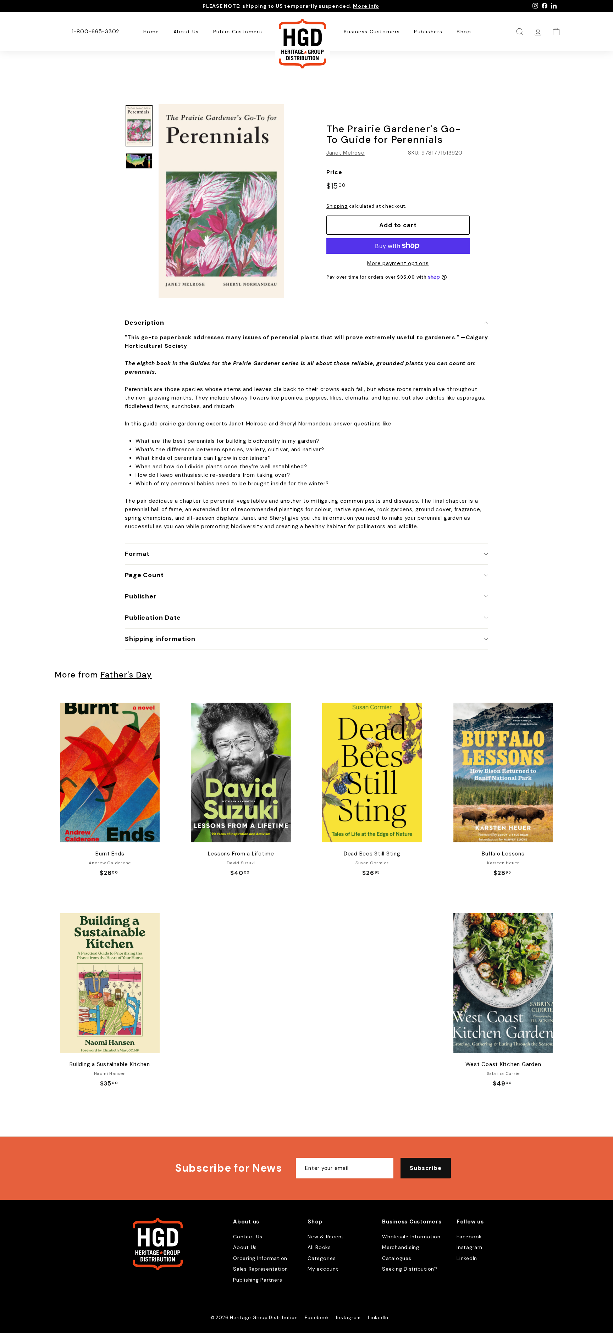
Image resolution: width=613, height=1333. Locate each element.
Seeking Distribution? (409, 1269)
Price (334, 172)
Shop (464, 31)
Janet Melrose (345, 152)
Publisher (141, 596)
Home (151, 31)
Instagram (469, 1247)
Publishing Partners (257, 1280)
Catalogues (397, 1258)
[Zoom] (221, 201)
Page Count (144, 575)
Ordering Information (260, 1258)
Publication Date (153, 617)
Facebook (469, 1236)
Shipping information (160, 639)
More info (366, 6)
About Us (186, 31)
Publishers (428, 31)
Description (144, 322)
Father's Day (125, 675)
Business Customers (372, 31)
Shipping (337, 206)
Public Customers (237, 31)
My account (323, 1269)
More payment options (398, 263)
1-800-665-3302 (96, 31)
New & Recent (326, 1236)
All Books (319, 1247)
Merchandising (400, 1247)
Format (137, 554)
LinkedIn (467, 1258)
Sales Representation (260, 1269)
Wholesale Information (411, 1236)
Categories (322, 1258)
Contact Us (248, 1236)
